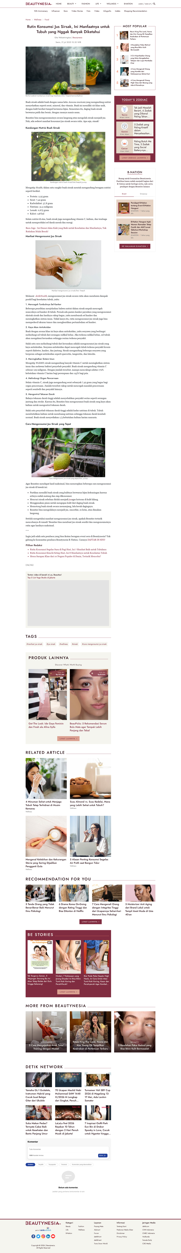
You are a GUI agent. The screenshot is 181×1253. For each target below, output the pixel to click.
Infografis (107, 11)
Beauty (68, 1226)
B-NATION (128, 3)
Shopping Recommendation (135, 11)
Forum (96, 1233)
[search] (154, 4)
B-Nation (69, 1233)
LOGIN (141, 4)
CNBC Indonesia (148, 1233)
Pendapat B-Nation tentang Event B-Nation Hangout (141, 206)
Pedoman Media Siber (125, 1230)
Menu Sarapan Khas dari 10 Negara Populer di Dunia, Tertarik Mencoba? (65, 556)
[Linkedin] (48, 1236)
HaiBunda (146, 1236)
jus (70, 499)
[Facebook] (33, 1236)
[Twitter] (38, 1236)
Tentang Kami (121, 1226)
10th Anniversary (41, 11)
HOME (59, 3)
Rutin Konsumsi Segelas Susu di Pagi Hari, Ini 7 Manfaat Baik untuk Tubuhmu (68, 549)
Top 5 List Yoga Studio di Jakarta (41, 577)
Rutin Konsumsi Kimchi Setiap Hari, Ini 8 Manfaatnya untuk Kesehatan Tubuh (68, 553)
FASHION (86, 3)
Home (28, 19)
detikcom (145, 1226)
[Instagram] (43, 1236)
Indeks (117, 11)
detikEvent (97, 1240)
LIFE (98, 3)
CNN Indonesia (148, 1230)
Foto (88, 11)
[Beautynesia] (39, 4)
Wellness (37, 19)
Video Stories (77, 11)
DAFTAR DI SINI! (96, 539)
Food (47, 19)
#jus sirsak (51, 644)
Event (124, 194)
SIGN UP (148, 4)
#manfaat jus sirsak (34, 644)
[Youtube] (53, 1236)
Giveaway (143, 194)
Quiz (66, 11)
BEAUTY (71, 3)
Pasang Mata (98, 1226)
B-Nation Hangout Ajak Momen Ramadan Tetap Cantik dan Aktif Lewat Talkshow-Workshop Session (141, 227)
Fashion (81, 1226)
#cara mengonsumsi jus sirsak (94, 644)
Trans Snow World (100, 1243)
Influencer (56, 11)
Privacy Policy (122, 1236)
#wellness (64, 644)
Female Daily (147, 1240)
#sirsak (75, 644)
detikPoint (97, 1236)
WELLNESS (112, 3)
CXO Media (146, 1243)
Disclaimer (121, 1233)
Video (96, 11)
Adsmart (97, 1230)
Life (67, 1230)
